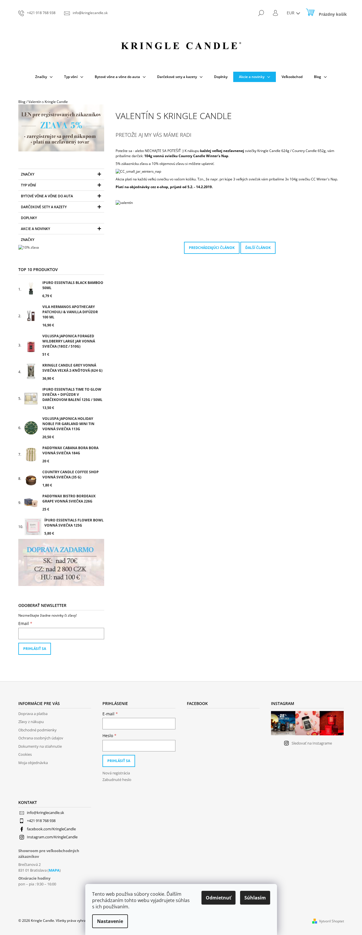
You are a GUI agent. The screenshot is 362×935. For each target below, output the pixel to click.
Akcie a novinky (35, 228)
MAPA (54, 870)
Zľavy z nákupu (31, 721)
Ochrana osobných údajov (40, 738)
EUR (291, 12)
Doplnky (29, 217)
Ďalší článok (258, 247)
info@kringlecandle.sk (45, 812)
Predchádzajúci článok (212, 247)
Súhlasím (255, 898)
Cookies (25, 754)
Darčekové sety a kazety (44, 206)
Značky (27, 174)
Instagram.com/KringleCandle (52, 836)
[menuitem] (43, 77)
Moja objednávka (33, 762)
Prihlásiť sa (34, 648)
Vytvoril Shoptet (331, 921)
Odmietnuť (218, 898)
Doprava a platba (33, 713)
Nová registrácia (116, 773)
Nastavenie (110, 921)
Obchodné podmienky (37, 730)
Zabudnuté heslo (116, 779)
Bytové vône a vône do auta (47, 196)
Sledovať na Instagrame (312, 743)
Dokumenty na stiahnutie (40, 746)
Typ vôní (28, 185)
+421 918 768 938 (41, 820)
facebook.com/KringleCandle (51, 828)
